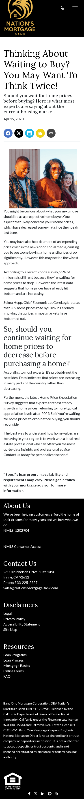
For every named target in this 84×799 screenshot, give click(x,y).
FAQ (7, 676)
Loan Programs (15, 655)
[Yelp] (56, 793)
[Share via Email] (40, 133)
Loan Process (13, 660)
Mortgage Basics (16, 665)
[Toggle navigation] (75, 8)
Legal (7, 613)
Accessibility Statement (21, 624)
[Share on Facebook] (8, 133)
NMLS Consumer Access (22, 546)
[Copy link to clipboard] (51, 133)
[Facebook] (29, 793)
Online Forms (13, 671)
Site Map (10, 629)
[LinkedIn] (42, 793)
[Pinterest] (50, 793)
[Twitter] (36, 793)
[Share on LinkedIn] (29, 133)
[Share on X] (18, 133)
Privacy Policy (14, 619)
